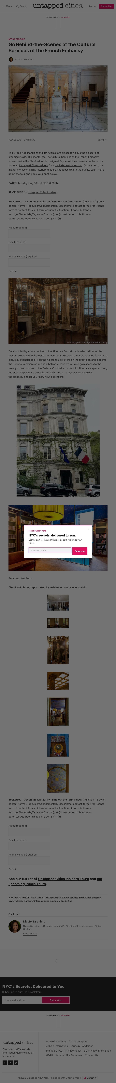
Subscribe (80, 551)
